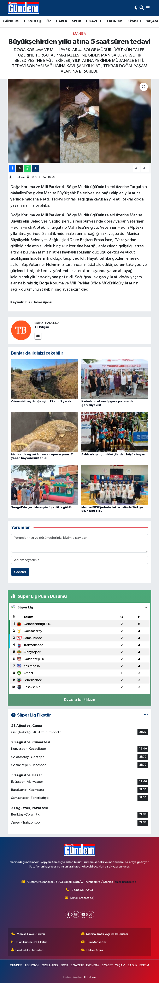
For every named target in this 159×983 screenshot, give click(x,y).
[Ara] (142, 8)
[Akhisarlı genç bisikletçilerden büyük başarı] (114, 432)
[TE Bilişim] (21, 330)
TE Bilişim (19, 177)
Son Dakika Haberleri (29, 950)
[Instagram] (75, 914)
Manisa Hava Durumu (31, 934)
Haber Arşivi (95, 950)
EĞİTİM (144, 965)
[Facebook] (68, 914)
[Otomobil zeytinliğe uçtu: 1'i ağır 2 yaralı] (44, 379)
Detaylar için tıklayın (79, 699)
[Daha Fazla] (35, 168)
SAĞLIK (132, 965)
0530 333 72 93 (82, 889)
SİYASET (134, 21)
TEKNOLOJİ (32, 21)
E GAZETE (94, 21)
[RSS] (90, 914)
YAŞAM (152, 21)
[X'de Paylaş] (19, 168)
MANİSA (79, 33)
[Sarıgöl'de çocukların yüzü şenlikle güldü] (44, 485)
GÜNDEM (10, 21)
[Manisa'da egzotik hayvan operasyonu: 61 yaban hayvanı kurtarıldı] (44, 432)
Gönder (20, 572)
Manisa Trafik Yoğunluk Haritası (107, 934)
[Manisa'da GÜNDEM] (23, 8)
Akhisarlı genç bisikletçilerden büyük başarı (113, 454)
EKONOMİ (115, 21)
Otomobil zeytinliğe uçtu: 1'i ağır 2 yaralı (41, 401)
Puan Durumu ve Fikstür (31, 942)
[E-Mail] (38, 336)
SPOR (76, 21)
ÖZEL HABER (56, 21)
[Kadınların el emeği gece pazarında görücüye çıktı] (114, 379)
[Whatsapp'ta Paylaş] (27, 168)
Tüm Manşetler (96, 942)
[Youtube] (83, 914)
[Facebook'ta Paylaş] (12, 168)
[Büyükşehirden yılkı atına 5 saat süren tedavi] (80, 121)
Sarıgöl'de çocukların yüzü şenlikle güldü (41, 507)
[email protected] (125, 881)
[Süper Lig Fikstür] (146, 715)
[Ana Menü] (148, 8)
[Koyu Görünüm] (136, 8)
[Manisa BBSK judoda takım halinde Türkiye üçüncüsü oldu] (114, 485)
